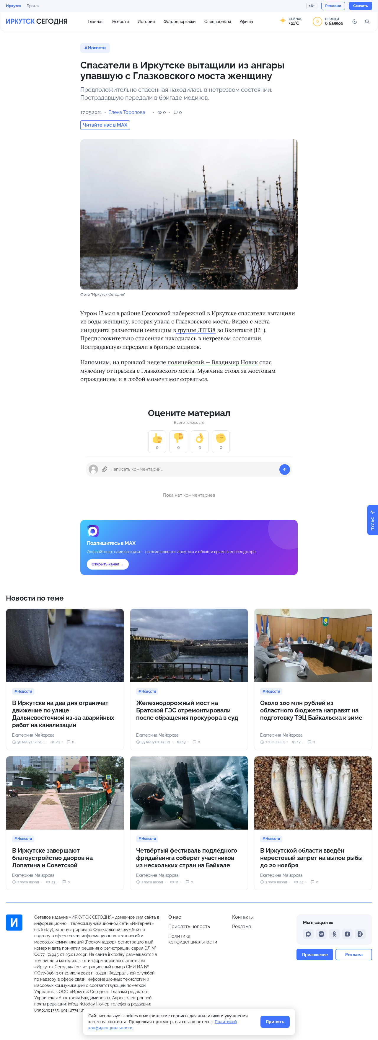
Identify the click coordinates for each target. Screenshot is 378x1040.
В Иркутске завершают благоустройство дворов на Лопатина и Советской (52, 858)
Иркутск (13, 6)
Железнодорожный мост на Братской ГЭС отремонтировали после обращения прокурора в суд (187, 710)
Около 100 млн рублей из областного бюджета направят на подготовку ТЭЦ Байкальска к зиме (311, 710)
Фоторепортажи (179, 21)
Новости (120, 21)
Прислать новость (189, 926)
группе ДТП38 (196, 329)
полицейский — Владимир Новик (212, 362)
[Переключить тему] (354, 21)
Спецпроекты (217, 21)
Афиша (246, 21)
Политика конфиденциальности (192, 939)
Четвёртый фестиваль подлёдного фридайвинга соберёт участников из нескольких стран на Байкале (186, 858)
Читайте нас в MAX (105, 125)
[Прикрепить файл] (104, 469)
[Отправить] (284, 469)
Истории (146, 21)
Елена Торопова (126, 112)
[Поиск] (367, 21)
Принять (275, 1021)
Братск (33, 6)
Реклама (241, 926)
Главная (95, 21)
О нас (174, 917)
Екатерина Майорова (33, 735)
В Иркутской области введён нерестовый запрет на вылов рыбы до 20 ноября (311, 858)
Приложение (315, 954)
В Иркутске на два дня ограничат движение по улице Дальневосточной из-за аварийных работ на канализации (63, 714)
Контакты (243, 917)
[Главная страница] (36, 21)
